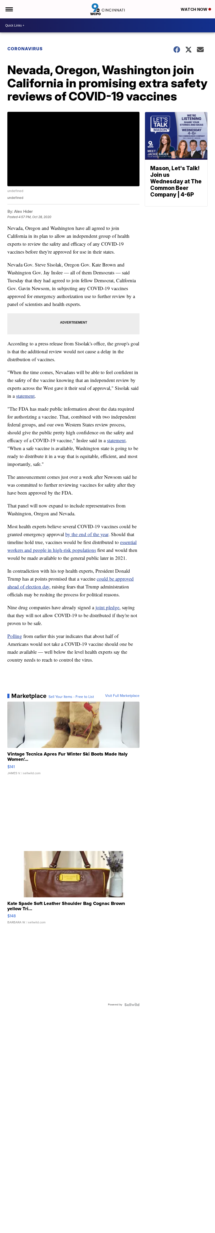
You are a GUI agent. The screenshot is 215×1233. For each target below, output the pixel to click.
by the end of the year (86, 534)
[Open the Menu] (9, 9)
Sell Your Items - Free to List (71, 697)
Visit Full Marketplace (122, 696)
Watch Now (194, 9)
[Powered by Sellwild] (131, 1004)
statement (25, 395)
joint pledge (107, 607)
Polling (14, 636)
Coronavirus (25, 48)
